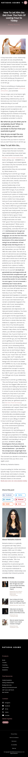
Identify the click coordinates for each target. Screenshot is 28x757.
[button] (7, 495)
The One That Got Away (13, 403)
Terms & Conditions (14, 737)
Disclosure (14, 741)
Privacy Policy (14, 734)
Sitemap (14, 748)
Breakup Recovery (14, 25)
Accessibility (14, 744)
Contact (5, 722)
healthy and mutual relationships (13, 158)
